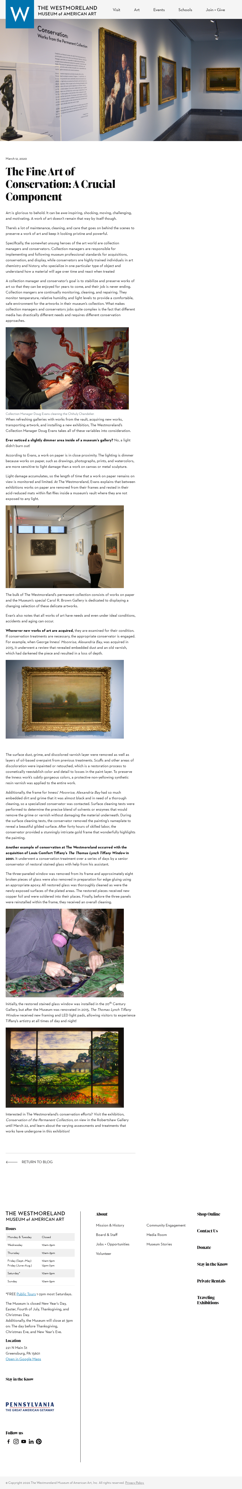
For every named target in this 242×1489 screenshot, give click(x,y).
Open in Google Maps (23, 1358)
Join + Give (215, 9)
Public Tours (26, 1293)
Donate (204, 1247)
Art (137, 9)
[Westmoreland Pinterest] (39, 1441)
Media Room (157, 1234)
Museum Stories (159, 1244)
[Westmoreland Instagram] (16, 1441)
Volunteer (103, 1253)
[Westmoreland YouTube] (23, 1441)
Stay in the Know (212, 1264)
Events (159, 9)
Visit (116, 9)
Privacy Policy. (134, 1482)
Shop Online (208, 1214)
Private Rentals (211, 1281)
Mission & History (110, 1225)
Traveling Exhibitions (208, 1299)
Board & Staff (106, 1234)
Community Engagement (166, 1225)
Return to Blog (37, 1162)
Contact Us (207, 1231)
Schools (185, 9)
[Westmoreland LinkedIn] (31, 1441)
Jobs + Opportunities (113, 1244)
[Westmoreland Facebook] (8, 1441)
